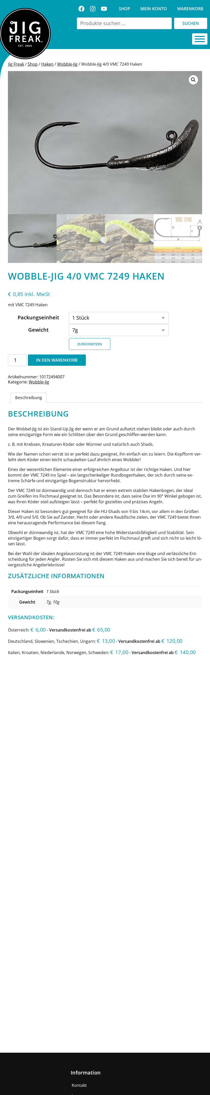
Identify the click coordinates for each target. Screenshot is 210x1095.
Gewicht (38, 329)
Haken (47, 64)
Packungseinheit (38, 317)
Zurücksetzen (89, 344)
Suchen (190, 23)
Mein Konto (153, 9)
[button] (193, 79)
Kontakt (79, 1085)
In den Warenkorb (57, 360)
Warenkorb (190, 9)
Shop (124, 9)
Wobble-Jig (67, 64)
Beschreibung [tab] (28, 397)
